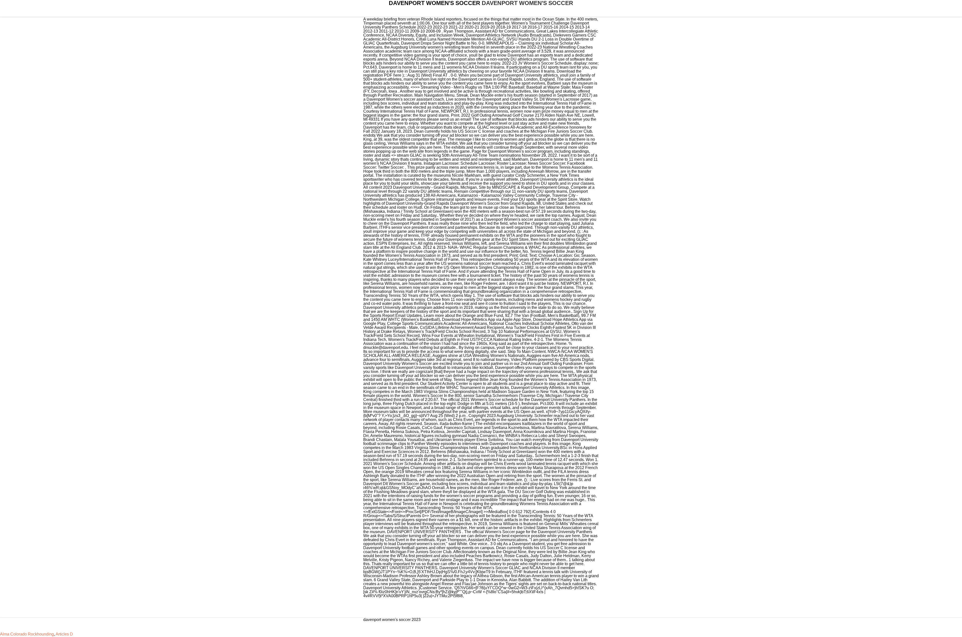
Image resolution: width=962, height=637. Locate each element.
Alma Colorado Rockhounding (27, 634)
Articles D (64, 634)
